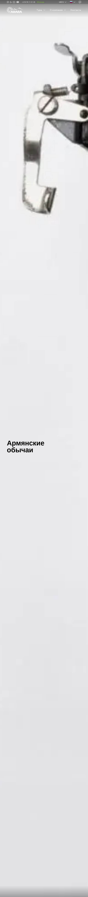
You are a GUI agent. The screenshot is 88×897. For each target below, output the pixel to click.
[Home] (15, 10)
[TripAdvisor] (17, 2)
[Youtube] (14, 2)
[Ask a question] (80, 2)
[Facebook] (8, 2)
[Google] (11, 2)
